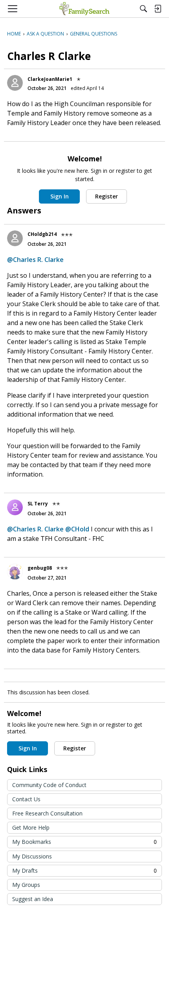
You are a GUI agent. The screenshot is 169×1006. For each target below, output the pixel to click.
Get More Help (31, 827)
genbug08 (40, 568)
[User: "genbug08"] (15, 572)
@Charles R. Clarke (35, 259)
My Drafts (84, 870)
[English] (84, 8)
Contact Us (26, 799)
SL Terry (38, 503)
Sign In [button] (59, 196)
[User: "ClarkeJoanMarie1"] (15, 83)
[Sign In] (158, 8)
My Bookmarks (84, 841)
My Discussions (32, 856)
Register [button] (106, 196)
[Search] (143, 8)
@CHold (77, 529)
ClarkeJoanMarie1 (50, 79)
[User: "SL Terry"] (15, 507)
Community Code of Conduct (49, 785)
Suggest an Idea (32, 899)
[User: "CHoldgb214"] (15, 238)
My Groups (26, 884)
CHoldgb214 (42, 234)
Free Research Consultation (47, 813)
